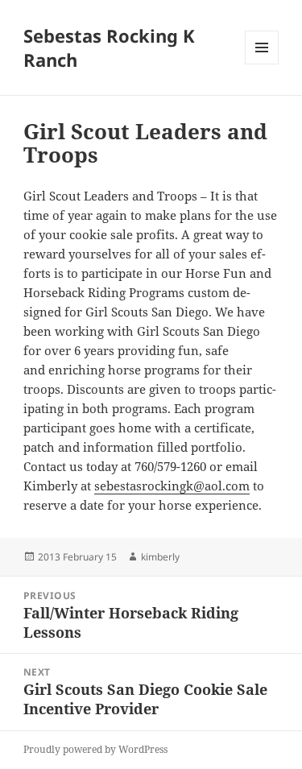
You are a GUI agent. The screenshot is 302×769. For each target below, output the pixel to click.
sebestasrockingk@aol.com (172, 486)
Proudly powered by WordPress (95, 749)
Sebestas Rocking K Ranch (109, 47)
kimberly (160, 557)
